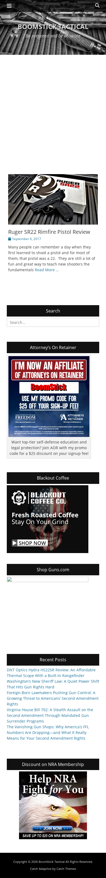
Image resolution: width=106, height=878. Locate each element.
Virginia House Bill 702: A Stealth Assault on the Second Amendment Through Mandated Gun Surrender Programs (50, 715)
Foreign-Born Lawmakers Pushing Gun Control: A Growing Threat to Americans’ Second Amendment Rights (53, 698)
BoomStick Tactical (53, 26)
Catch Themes (66, 869)
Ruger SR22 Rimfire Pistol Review (49, 231)
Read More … (47, 269)
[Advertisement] (53, 110)
